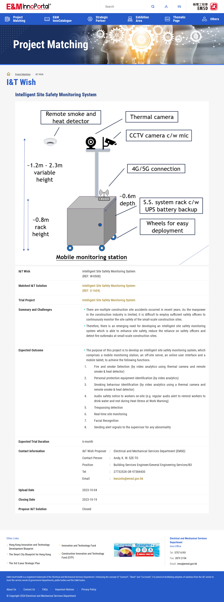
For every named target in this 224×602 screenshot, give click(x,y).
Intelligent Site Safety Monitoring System (108, 300)
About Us (11, 589)
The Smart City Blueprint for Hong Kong (30, 554)
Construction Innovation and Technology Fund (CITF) (83, 555)
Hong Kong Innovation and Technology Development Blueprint (29, 546)
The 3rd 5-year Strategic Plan (24, 563)
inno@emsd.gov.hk (187, 563)
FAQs (45, 589)
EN (179, 6)
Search (152, 6)
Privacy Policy (88, 589)
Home (8, 74)
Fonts (166, 6)
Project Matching (23, 74)
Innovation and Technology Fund (79, 545)
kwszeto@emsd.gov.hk (128, 479)
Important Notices (64, 589)
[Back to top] (217, 595)
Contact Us (29, 589)
